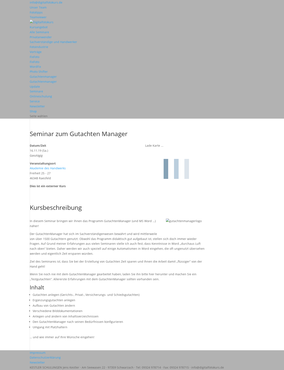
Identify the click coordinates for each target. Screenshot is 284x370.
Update (35, 87)
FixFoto (34, 57)
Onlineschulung (41, 96)
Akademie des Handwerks (48, 168)
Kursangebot (39, 27)
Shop (33, 111)
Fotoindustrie (39, 47)
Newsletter (37, 106)
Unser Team (38, 7)
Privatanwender (41, 37)
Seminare (36, 91)
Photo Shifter (39, 72)
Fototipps (36, 12)
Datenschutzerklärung (45, 357)
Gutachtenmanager (43, 77)
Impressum (38, 353)
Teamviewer (38, 17)
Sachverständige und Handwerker (53, 42)
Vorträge (36, 52)
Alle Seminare (39, 32)
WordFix (35, 67)
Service (35, 101)
